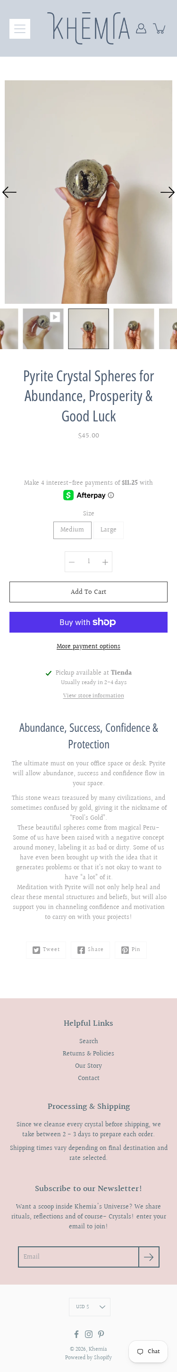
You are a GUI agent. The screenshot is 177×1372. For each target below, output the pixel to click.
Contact (89, 1078)
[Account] (141, 28)
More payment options (88, 647)
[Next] (167, 192)
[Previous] (9, 192)
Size (88, 514)
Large (109, 530)
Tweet (51, 949)
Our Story (88, 1066)
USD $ (82, 1307)
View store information (93, 696)
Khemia (98, 1349)
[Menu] (19, 29)
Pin (136, 949)
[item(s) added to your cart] (160, 28)
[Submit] (149, 1257)
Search (88, 1042)
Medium (72, 530)
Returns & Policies (88, 1054)
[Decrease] (72, 561)
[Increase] (105, 561)
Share (96, 949)
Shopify (103, 1358)
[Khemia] (88, 28)
